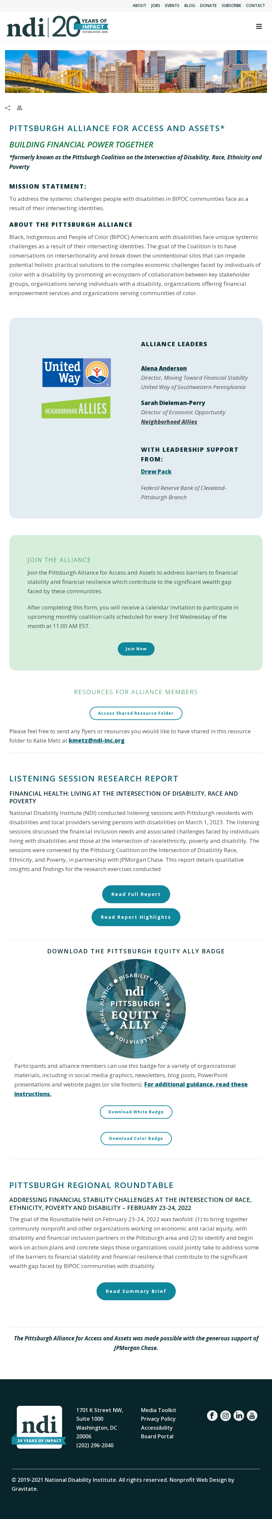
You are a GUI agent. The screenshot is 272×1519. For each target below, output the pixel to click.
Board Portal (157, 1436)
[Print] (23, 107)
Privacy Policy (158, 1418)
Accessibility (157, 1427)
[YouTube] (252, 1415)
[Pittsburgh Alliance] (136, 71)
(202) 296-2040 (94, 1445)
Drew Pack (156, 471)
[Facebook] (212, 1415)
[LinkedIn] (239, 1415)
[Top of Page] (257, 1506)
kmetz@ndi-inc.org (97, 740)
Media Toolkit (158, 1410)
